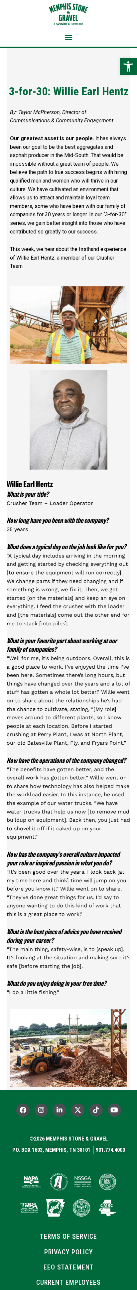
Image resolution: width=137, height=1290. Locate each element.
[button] (68, 37)
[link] (128, 66)
